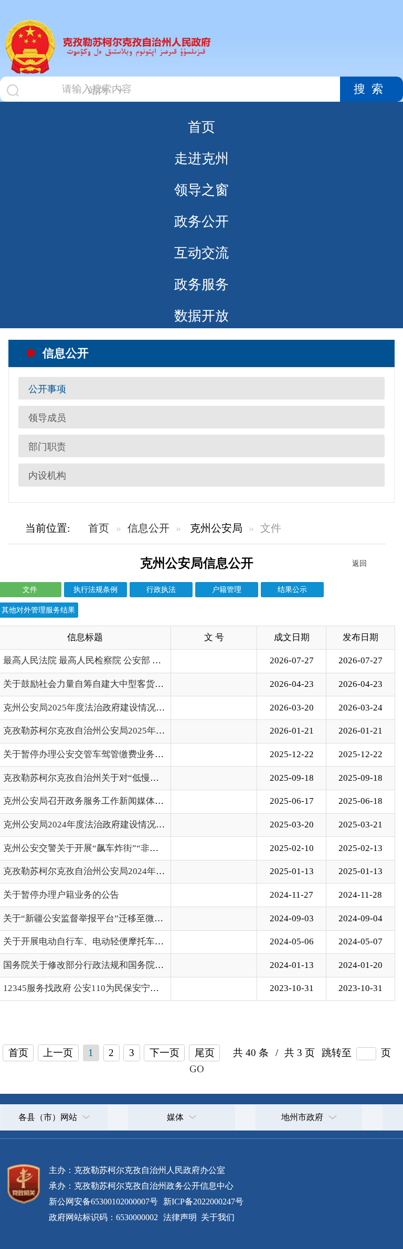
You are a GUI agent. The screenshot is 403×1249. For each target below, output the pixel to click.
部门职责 (47, 447)
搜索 (371, 89)
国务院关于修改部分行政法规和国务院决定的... (95, 965)
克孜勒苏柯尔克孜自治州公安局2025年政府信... (96, 731)
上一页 (58, 1052)
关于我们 (217, 1217)
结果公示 (292, 589)
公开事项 (47, 389)
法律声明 (180, 1217)
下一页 (164, 1052)
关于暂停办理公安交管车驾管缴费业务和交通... (95, 754)
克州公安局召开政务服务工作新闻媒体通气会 (92, 801)
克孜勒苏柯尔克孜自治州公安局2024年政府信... (96, 871)
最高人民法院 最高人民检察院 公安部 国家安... (94, 660)
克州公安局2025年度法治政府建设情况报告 (88, 708)
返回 (359, 563)
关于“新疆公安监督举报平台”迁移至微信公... (90, 918)
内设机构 (47, 475)
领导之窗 (201, 190)
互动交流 (201, 253)
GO (196, 1068)
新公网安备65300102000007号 (103, 1201)
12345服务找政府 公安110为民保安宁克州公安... (97, 988)
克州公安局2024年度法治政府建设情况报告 (88, 825)
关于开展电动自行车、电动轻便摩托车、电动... (95, 941)
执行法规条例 (95, 589)
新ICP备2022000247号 (202, 1201)
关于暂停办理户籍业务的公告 (61, 895)
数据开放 (201, 316)
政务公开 (201, 221)
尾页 (205, 1052)
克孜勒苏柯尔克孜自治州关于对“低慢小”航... (90, 778)
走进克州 (201, 158)
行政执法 (161, 589)
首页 (201, 127)
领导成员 (47, 418)
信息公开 (148, 528)
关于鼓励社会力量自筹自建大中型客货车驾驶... (95, 684)
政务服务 (201, 284)
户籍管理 (226, 589)
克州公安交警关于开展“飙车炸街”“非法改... (88, 848)
